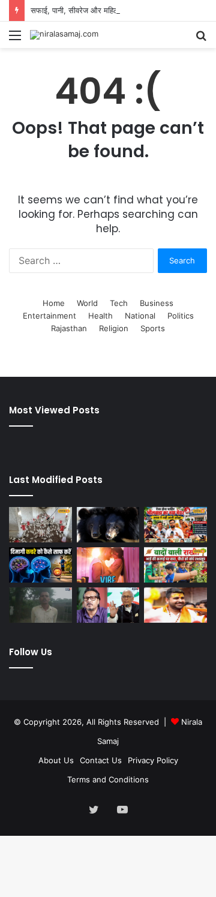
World (87, 303)
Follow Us (30, 652)
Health (100, 315)
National (140, 315)
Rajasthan (69, 328)
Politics (180, 315)
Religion (113, 328)
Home (54, 303)
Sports (152, 328)
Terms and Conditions (108, 779)
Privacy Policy (153, 760)
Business (156, 303)
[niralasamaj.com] (64, 35)
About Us (56, 760)
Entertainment (49, 315)
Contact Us (101, 760)
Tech (119, 303)
